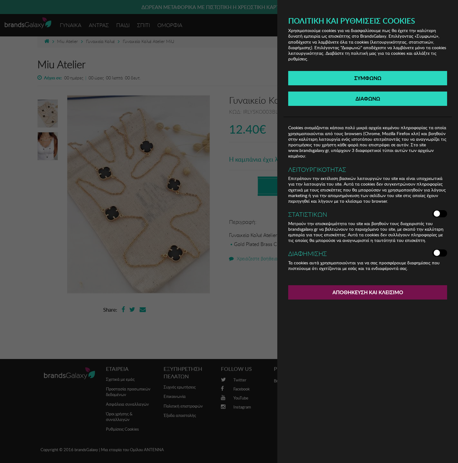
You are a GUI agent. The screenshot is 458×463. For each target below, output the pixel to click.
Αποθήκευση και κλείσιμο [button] (367, 292)
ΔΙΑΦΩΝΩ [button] (367, 98)
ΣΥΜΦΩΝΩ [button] (367, 78)
